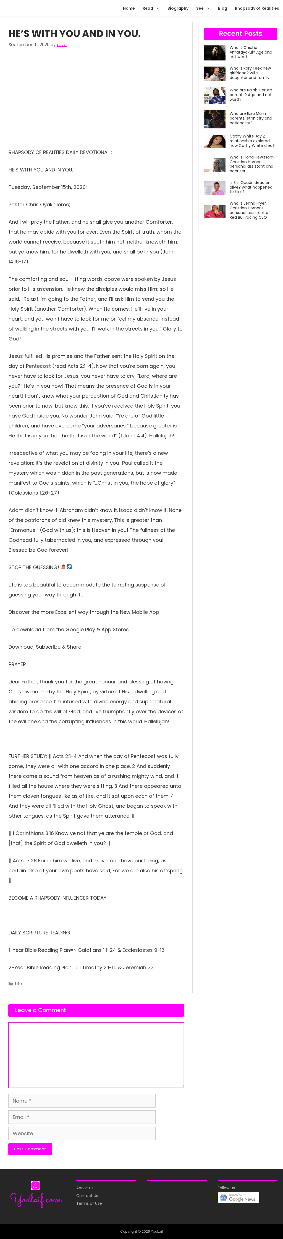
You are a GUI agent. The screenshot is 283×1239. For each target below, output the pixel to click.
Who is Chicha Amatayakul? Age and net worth (251, 52)
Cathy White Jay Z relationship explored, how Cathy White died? (252, 140)
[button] (158, 8)
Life (18, 984)
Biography (177, 8)
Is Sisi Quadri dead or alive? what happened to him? (251, 187)
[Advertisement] (96, 96)
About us (84, 1188)
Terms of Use (89, 1203)
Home (129, 8)
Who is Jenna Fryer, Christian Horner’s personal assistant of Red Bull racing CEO (250, 210)
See (200, 8)
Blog (222, 8)
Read (148, 8)
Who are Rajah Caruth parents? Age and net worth (251, 94)
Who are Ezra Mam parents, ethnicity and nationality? (251, 118)
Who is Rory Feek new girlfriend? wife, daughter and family (250, 72)
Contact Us (87, 1195)
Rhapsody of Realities (257, 8)
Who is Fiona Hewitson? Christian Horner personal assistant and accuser (252, 164)
